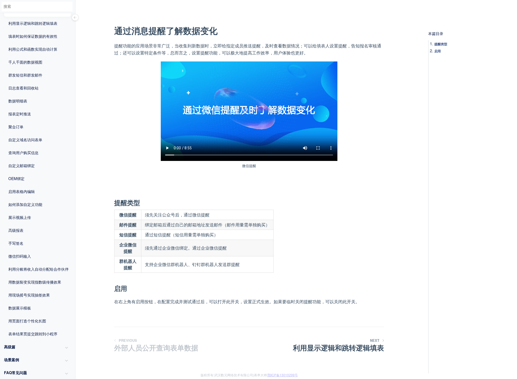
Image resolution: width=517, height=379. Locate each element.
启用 (437, 51)
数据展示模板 (19, 308)
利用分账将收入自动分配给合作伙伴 (38, 269)
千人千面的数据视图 (25, 62)
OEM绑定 (16, 178)
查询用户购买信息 (23, 152)
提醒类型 (440, 44)
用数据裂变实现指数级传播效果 (34, 282)
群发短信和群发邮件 (25, 75)
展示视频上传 (19, 217)
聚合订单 (15, 126)
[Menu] (75, 17)
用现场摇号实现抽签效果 (29, 295)
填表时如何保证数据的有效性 (32, 36)
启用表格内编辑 (21, 191)
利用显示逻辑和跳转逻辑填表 (32, 23)
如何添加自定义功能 (25, 204)
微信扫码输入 (19, 256)
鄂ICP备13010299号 (283, 375)
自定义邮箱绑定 (21, 165)
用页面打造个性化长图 (27, 320)
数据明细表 (17, 101)
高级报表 (15, 230)
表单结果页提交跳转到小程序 (32, 333)
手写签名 (15, 243)
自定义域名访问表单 (25, 139)
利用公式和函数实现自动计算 (32, 49)
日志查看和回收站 (23, 88)
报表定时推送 (19, 113)
